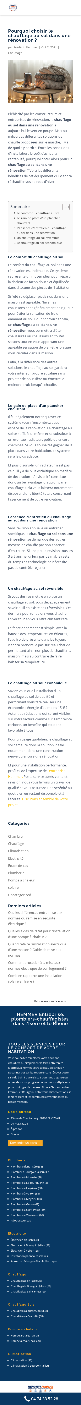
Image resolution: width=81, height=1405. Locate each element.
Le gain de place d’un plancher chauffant (38, 220)
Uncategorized (19, 895)
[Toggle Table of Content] (64, 207)
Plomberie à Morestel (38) (26, 1177)
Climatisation (18, 851)
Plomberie (16, 873)
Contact (16, 1134)
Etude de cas (18, 865)
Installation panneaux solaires (29, 1256)
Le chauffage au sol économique (39, 243)
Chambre (15, 836)
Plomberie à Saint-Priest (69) (28, 1210)
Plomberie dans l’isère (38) (27, 1166)
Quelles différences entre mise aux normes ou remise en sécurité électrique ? (35, 918)
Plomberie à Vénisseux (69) (27, 1215)
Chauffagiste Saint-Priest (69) (28, 1291)
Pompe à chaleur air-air (25, 1335)
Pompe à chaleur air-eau (26, 1341)
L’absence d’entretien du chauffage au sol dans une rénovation (41, 230)
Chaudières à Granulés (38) (27, 1316)
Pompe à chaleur (21, 880)
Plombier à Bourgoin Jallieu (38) (30, 1172)
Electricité (15, 858)
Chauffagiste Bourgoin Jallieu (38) (31, 1286)
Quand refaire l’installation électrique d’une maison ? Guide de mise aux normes (37, 950)
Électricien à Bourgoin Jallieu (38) (30, 1245)
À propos (16, 1129)
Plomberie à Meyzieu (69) (26, 1199)
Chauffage (15, 53)
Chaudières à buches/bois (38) (29, 1311)
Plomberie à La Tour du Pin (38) (30, 1183)
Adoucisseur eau (21, 1220)
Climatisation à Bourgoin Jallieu (30, 1365)
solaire (13, 887)
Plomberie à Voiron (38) (25, 1193)
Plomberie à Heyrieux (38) (27, 1188)
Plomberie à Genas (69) (25, 1204)
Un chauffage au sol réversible (38, 238)
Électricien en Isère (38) (25, 1240)
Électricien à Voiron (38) (25, 1250)
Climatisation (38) (21, 1360)
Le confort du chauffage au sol (38, 213)
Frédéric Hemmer (26, 47)
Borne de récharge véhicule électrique (34, 1261)
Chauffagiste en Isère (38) (26, 1281)
